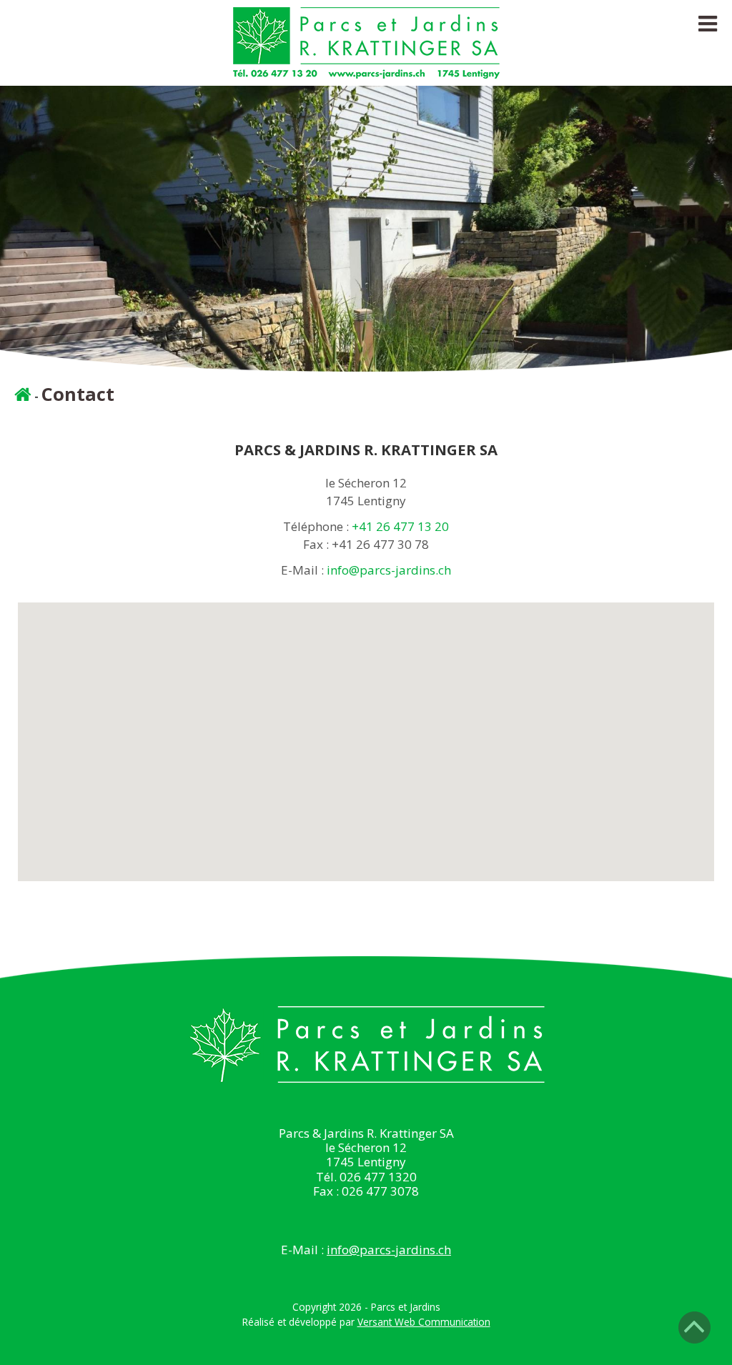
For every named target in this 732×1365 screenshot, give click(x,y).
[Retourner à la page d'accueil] (22, 396)
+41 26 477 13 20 (400, 526)
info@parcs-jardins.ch (389, 570)
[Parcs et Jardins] (366, 68)
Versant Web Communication (423, 1322)
